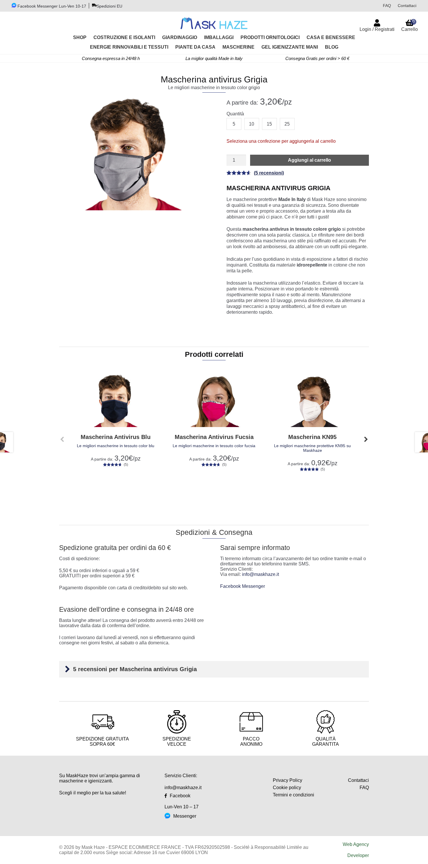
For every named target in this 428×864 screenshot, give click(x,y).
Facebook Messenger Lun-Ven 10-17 (51, 6)
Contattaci (407, 5)
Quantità (235, 113)
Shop (79, 37)
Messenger (184, 816)
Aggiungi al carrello (309, 160)
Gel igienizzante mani (289, 47)
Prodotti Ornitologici (270, 37)
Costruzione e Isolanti (124, 37)
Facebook (180, 795)
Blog (331, 47)
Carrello (409, 25)
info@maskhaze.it (260, 574)
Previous (62, 439)
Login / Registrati (377, 29)
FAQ (387, 5)
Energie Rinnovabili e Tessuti (129, 47)
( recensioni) (269, 172)
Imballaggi (219, 37)
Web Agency (356, 844)
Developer (358, 855)
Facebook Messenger (243, 586)
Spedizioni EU (109, 6)
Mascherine (238, 47)
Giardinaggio (179, 37)
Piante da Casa (195, 47)
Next (366, 439)
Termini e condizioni (293, 794)
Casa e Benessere (331, 37)
